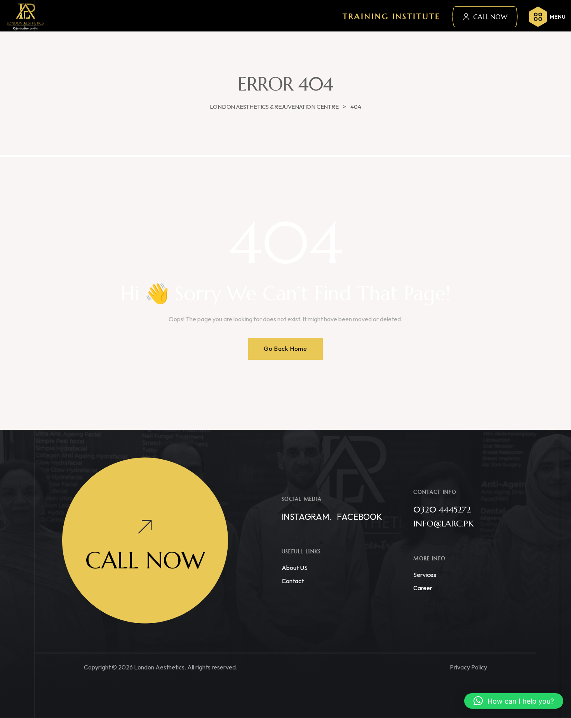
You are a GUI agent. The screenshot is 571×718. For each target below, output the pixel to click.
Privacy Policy (468, 667)
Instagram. (307, 516)
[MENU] (538, 16)
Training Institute (391, 16)
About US (295, 568)
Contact (293, 581)
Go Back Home (285, 348)
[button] (513, 701)
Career (422, 588)
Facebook (359, 516)
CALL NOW (490, 16)
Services (424, 575)
